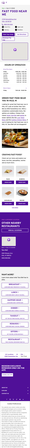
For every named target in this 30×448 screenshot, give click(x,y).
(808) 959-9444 (8, 24)
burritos (14, 115)
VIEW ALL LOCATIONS (15, 230)
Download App (7, 374)
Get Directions (21, 34)
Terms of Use (17, 443)
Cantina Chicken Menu (18, 120)
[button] (15, 387)
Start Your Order (8, 34)
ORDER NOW (8, 182)
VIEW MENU (15, 207)
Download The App (7, 39)
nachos (22, 115)
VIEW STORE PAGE (6, 258)
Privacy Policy (18, 428)
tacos (8, 115)
